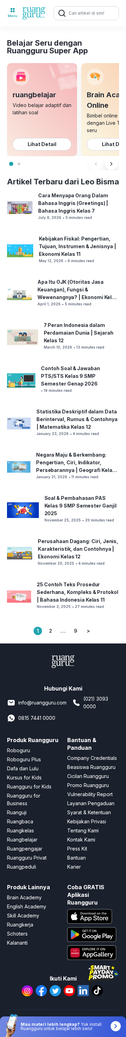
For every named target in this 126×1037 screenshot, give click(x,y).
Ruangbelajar (22, 839)
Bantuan (76, 858)
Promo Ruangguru (88, 785)
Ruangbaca (20, 821)
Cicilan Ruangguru (88, 776)
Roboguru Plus (24, 759)
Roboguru (18, 750)
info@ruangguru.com (42, 703)
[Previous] (96, 164)
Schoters (17, 934)
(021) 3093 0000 (95, 702)
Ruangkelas (20, 830)
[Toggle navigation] (12, 13)
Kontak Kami (81, 839)
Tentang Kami (83, 830)
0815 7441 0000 (36, 718)
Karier (74, 867)
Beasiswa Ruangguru (91, 767)
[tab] (11, 164)
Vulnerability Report (90, 794)
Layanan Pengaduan (90, 803)
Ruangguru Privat (27, 858)
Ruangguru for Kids (29, 787)
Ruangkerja (20, 925)
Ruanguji (17, 812)
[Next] (111, 164)
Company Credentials (92, 758)
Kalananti (17, 943)
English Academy (26, 906)
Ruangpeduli (21, 867)
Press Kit (77, 849)
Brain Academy (24, 897)
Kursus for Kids (24, 777)
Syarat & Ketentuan (89, 812)
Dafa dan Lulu (22, 768)
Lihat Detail (42, 144)
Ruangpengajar (24, 849)
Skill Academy (23, 915)
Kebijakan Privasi (86, 821)
